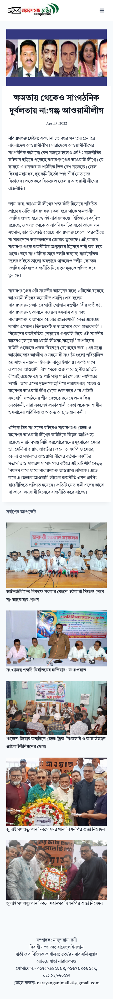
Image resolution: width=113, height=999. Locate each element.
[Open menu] (102, 10)
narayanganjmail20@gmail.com (68, 983)
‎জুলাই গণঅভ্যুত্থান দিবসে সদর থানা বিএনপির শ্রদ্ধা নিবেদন (55, 829)
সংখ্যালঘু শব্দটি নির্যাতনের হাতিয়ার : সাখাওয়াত (46, 670)
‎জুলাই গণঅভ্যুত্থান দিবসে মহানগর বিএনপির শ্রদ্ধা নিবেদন (54, 903)
